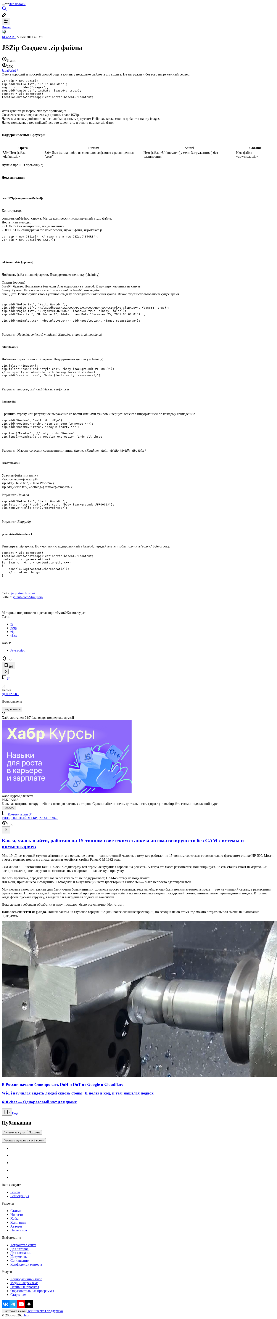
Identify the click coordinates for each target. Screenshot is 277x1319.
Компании (18, 1222)
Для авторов (19, 1249)
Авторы (16, 1226)
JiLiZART (9, 37)
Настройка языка (14, 1311)
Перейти (8, 808)
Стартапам (18, 1295)
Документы (18, 1256)
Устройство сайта (23, 1245)
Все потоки (17, 4)
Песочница (18, 1230)
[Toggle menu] (3, 5)
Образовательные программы (32, 1291)
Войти (15, 1192)
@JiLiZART (10, 694)
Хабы (14, 1218)
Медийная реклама (24, 1283)
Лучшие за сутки (14, 1132)
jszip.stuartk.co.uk (23, 593)
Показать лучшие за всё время (23, 1140)
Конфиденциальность (26, 1264)
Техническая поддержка (45, 1311)
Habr (25, 1315)
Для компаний (21, 1253)
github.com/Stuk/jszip (28, 597)
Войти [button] (6, 27)
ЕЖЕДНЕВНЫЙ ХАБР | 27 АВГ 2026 (30, 818)
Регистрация (19, 1196)
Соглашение (19, 1260)
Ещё (15, 1113)
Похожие (34, 1132)
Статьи (15, 1211)
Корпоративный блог (26, 1279)
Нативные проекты (24, 1287)
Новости (16, 1214)
